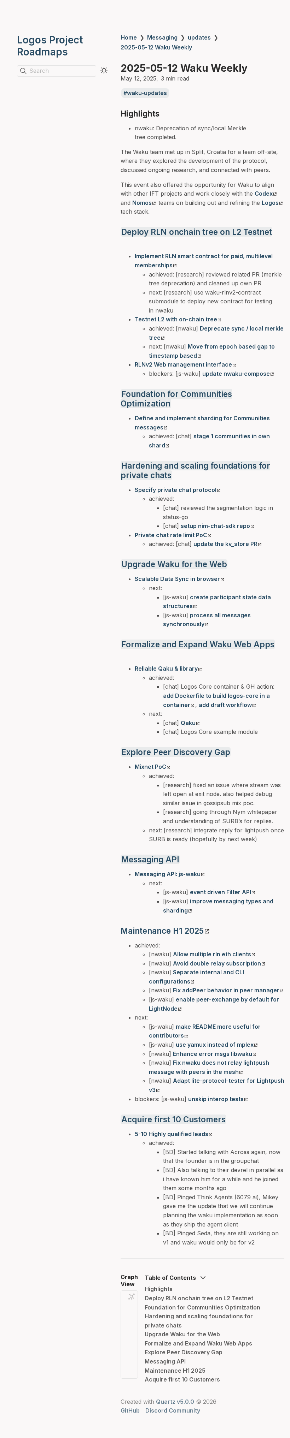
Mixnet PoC (150, 766)
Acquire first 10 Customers (173, 1119)
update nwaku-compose (236, 373)
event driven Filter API (220, 892)
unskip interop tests (216, 1099)
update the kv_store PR (225, 543)
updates (199, 37)
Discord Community (172, 1410)
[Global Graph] (131, 1297)
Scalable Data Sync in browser (177, 578)
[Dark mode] (104, 70)
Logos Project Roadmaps (50, 46)
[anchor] (166, 113)
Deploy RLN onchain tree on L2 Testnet (196, 232)
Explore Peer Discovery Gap (175, 752)
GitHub (130, 1410)
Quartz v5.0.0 (175, 1401)
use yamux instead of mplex (215, 1044)
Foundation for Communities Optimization (202, 1307)
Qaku (188, 722)
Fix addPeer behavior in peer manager (226, 990)
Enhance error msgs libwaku (212, 1053)
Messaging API (150, 859)
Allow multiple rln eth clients (212, 954)
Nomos (142, 202)
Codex (264, 193)
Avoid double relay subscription (217, 963)
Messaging (162, 37)
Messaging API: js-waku (168, 874)
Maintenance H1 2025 (162, 930)
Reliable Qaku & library (166, 668)
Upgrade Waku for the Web (174, 564)
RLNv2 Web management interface (183, 364)
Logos (270, 202)
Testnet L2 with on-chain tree (176, 319)
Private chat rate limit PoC (171, 535)
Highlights (159, 1289)
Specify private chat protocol (175, 489)
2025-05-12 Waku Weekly (156, 47)
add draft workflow (225, 704)
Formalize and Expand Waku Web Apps (197, 644)
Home (129, 37)
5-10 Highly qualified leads (171, 1133)
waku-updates (147, 93)
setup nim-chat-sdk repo (215, 525)
